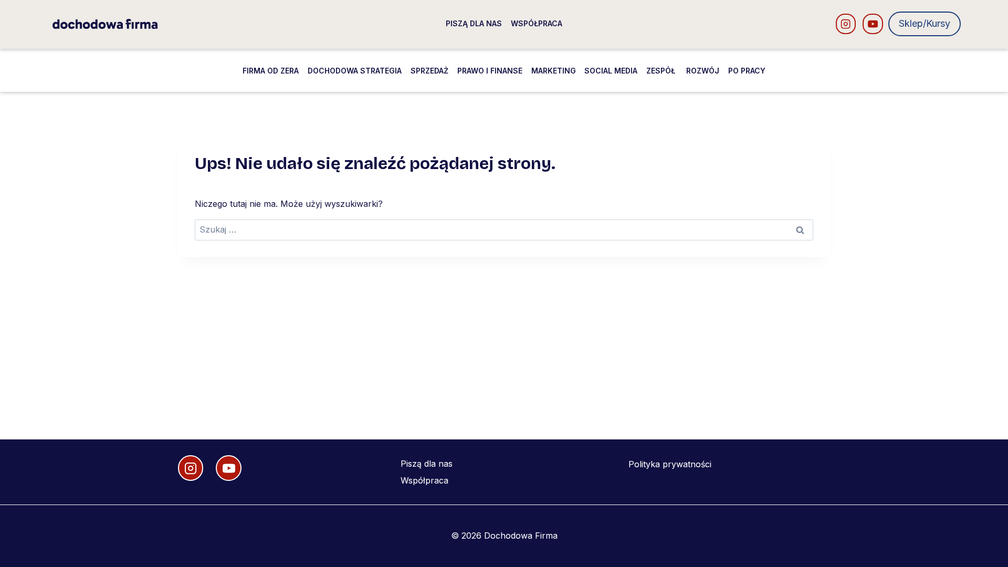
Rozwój (702, 70)
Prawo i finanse (489, 70)
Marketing (553, 70)
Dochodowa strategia (355, 70)
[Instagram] (846, 24)
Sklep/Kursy (924, 23)
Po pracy (746, 70)
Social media (610, 70)
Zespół (661, 70)
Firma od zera (271, 70)
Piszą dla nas (474, 23)
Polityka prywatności (669, 464)
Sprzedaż (429, 70)
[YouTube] (873, 24)
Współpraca (536, 23)
